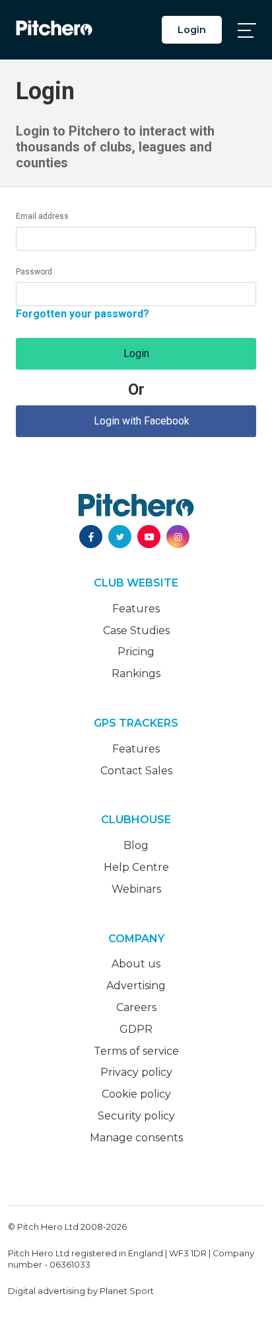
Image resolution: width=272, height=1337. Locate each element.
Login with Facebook (136, 421)
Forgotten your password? (82, 313)
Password (34, 271)
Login (192, 30)
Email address (42, 216)
